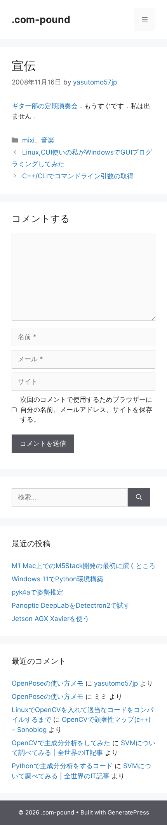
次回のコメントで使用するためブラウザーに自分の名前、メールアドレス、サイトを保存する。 (86, 409)
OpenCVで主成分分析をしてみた (61, 743)
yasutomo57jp (116, 683)
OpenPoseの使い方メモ (48, 683)
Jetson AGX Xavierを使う (50, 619)
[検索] (139, 497)
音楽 (47, 140)
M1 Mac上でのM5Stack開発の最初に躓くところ (83, 566)
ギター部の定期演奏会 (45, 106)
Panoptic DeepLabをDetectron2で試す (71, 605)
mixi (28, 140)
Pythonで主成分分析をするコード (62, 766)
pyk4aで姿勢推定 (37, 592)
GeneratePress (128, 812)
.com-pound (41, 19)
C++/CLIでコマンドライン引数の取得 (78, 176)
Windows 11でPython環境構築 (57, 579)
